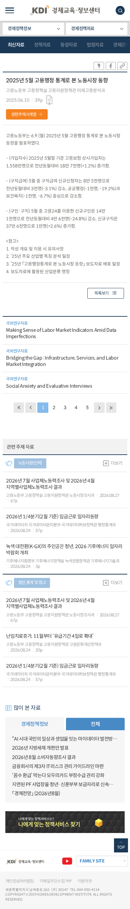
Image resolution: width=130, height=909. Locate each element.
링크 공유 (122, 66)
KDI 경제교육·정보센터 (65, 10)
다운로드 (49, 100)
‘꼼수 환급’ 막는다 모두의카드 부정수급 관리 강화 (58, 775)
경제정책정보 (19, 28)
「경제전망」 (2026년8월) (36, 793)
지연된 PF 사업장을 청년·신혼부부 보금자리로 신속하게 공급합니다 (65, 784)
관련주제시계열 (23, 114)
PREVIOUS (30, 407)
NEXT (99, 407)
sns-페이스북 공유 (111, 66)
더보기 (116, 463)
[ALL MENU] (9, 10)
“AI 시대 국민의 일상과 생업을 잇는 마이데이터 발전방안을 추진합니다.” (65, 739)
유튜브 (67, 861)
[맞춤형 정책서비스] (65, 822)
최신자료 (16, 45)
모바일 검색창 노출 (120, 10)
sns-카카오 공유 (99, 66)
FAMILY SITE (92, 861)
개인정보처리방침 (19, 881)
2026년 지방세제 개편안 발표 (40, 748)
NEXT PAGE (111, 407)
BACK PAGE (19, 407)
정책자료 (42, 45)
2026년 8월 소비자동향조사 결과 (43, 757)
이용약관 (85, 881)
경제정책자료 (82, 28)
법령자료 (95, 45)
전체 (95, 724)
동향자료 (68, 45)
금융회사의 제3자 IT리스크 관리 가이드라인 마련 (57, 766)
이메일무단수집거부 (56, 881)
